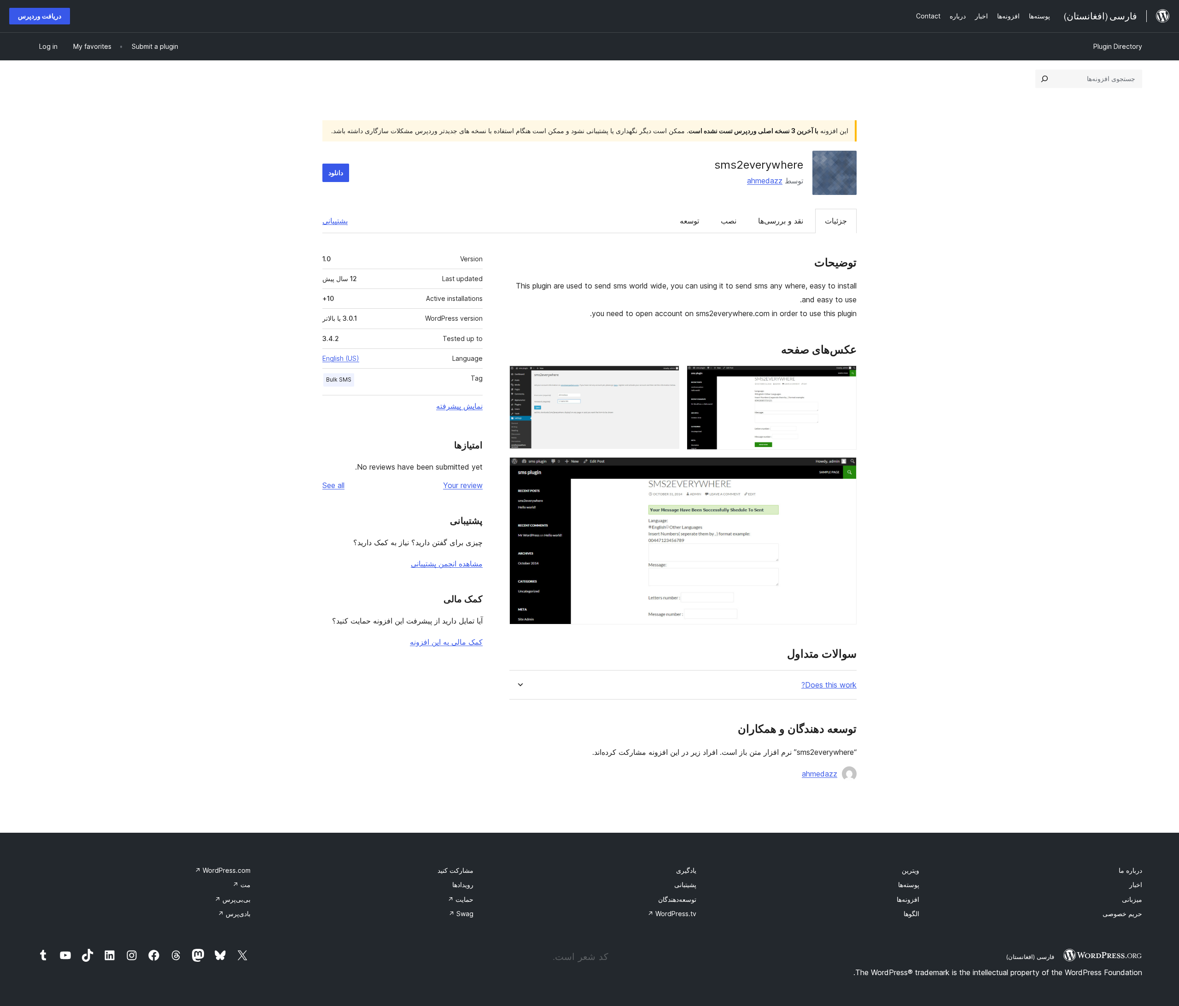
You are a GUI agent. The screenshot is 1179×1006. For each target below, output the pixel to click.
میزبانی (1132, 899)
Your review (463, 485)
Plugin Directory (1117, 46)
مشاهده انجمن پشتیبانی (447, 563)
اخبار (1135, 884)
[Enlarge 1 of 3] (844, 377)
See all (333, 485)
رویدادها (462, 884)
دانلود (335, 172)
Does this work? (829, 685)
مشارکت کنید (455, 870)
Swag (461, 914)
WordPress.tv (672, 914)
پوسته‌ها (908, 884)
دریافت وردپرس (39, 16)
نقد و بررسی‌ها (780, 220)
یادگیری (686, 870)
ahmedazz (764, 180)
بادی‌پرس (234, 914)
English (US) (340, 358)
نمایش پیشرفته (459, 406)
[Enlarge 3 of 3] (844, 469)
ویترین (910, 870)
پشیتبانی (685, 884)
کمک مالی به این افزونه (446, 642)
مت (242, 884)
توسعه (689, 220)
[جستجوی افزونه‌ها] (1044, 79)
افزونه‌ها (908, 899)
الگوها (911, 914)
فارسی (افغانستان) (1030, 956)
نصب (728, 220)
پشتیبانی (335, 220)
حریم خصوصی (1122, 914)
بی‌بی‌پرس (233, 899)
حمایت (460, 899)
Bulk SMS (338, 379)
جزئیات (836, 220)
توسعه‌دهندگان (677, 899)
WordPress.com (223, 870)
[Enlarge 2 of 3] (666, 377)
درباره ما (1130, 870)
